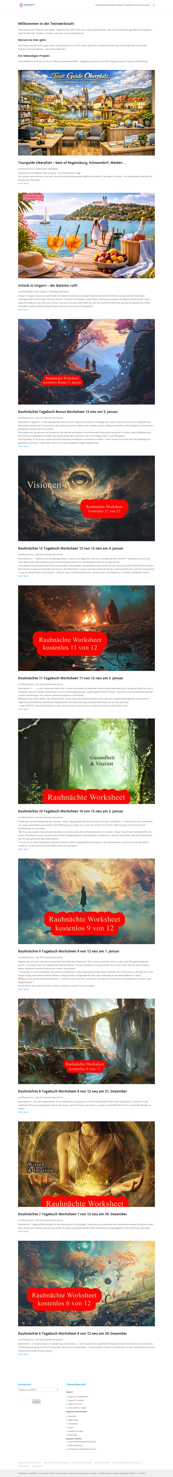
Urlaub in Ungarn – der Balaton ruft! (48, 285)
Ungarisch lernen (75, 1404)
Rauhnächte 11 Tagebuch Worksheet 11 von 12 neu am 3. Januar (70, 678)
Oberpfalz (72, 1416)
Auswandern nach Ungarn (34, 291)
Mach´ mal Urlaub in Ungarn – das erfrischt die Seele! (67, 1462)
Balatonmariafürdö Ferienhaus (126, 1462)
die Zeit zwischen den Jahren (49, 417)
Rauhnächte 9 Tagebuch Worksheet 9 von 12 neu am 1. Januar (69, 951)
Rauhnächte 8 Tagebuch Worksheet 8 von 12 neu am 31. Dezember (72, 1091)
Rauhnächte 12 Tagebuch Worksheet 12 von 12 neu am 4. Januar (71, 548)
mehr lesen (23, 183)
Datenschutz (24, 1466)
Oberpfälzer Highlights (47, 168)
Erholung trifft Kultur (59, 291)
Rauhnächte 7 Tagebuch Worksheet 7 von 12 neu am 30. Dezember (73, 1214)
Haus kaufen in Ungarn (77, 1408)
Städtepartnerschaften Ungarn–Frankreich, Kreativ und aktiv (122, 5)
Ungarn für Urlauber (76, 1400)
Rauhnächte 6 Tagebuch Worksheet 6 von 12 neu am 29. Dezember (73, 1333)
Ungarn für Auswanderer (78, 1396)
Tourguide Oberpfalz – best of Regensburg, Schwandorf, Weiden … (72, 162)
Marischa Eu (28, 168)
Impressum (38, 1466)
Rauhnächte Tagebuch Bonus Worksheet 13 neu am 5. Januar (68, 411)
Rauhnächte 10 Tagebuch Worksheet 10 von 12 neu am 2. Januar (70, 811)
